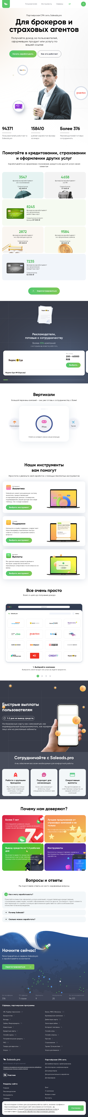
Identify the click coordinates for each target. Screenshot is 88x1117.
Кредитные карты (10, 1031)
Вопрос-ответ (50, 1094)
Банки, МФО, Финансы (54, 1012)
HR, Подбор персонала (13, 1012)
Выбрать (73, 365)
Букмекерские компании (55, 1016)
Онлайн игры (50, 1031)
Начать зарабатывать (23, 54)
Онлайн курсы (9, 1035)
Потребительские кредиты (14, 1039)
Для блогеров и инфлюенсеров (56, 1067)
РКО (6, 1042)
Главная (6, 1088)
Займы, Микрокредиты (12, 1023)
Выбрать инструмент (19, 507)
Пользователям (31, 4)
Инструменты (46, 4)
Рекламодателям (9, 1091)
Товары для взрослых (11, 1046)
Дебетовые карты (53, 1019)
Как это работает (49, 54)
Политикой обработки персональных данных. (36, 1111)
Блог (46, 1087)
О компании (49, 1091)
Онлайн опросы (52, 1035)
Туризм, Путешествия (53, 1046)
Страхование (51, 1042)
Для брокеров (50, 1078)
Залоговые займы (52, 1023)
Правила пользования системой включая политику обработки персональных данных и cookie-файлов (22, 1068)
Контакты (48, 1098)
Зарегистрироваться (47, 291)
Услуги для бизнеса (53, 1050)
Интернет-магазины (53, 1027)
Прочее (49, 1039)
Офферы (59, 4)
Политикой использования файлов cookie (41, 1109)
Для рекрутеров (51, 1071)
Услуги (7, 1050)
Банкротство (8, 1016)
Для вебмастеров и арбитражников (58, 1064)
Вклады (7, 1019)
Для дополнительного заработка (57, 1074)
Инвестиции (8, 1027)
